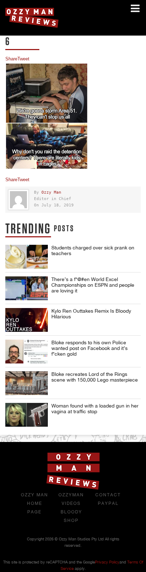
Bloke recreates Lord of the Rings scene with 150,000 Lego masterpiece (94, 377)
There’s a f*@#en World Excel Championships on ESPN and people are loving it (92, 284)
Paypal (108, 503)
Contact (108, 494)
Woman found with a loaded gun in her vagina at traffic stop (95, 408)
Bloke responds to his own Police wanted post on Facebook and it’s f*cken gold (89, 348)
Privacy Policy (107, 562)
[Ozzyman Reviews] (73, 488)
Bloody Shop (71, 516)
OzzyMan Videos (71, 499)
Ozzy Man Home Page (34, 503)
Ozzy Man (51, 192)
